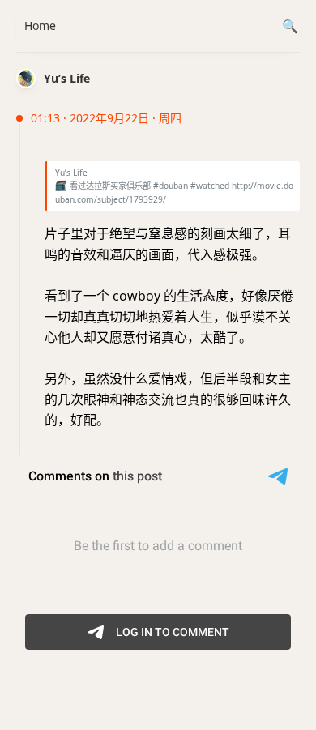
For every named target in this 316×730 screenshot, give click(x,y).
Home (40, 25)
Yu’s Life (67, 78)
